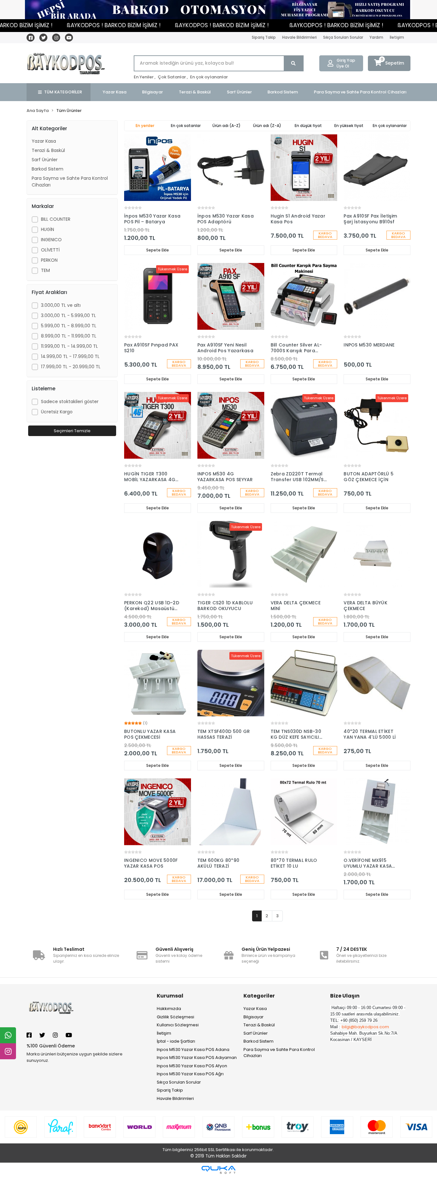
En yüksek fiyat (348, 125)
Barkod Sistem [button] (282, 92)
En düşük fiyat (308, 125)
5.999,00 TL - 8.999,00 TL (68, 325)
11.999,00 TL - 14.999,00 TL (69, 346)
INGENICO (51, 239)
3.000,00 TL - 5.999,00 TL (68, 315)
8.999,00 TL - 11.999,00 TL (68, 336)
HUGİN (47, 229)
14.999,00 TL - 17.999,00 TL (70, 356)
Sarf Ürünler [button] (239, 92)
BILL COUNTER (55, 219)
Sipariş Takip (264, 37)
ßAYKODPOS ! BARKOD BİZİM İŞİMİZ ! (88, 25)
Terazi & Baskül (48, 150)
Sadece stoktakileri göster (70, 401)
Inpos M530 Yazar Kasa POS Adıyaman (197, 1057)
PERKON (49, 260)
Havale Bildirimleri (299, 37)
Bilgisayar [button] (152, 92)
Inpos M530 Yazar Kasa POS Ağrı (190, 1074)
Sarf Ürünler (45, 159)
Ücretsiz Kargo (57, 412)
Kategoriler (259, 995)
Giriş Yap (346, 60)
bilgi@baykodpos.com (365, 1027)
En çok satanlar (186, 125)
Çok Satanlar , (173, 77)
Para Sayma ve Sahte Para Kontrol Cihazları (70, 181)
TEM (45, 270)
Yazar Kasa (44, 141)
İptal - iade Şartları (176, 1041)
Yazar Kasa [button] (114, 92)
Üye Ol (343, 66)
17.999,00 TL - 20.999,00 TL (70, 366)
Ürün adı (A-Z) (226, 125)
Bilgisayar (253, 1017)
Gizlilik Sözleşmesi (175, 1017)
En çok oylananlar (209, 77)
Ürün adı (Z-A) (267, 125)
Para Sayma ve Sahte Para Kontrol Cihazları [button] (360, 92)
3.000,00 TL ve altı (61, 305)
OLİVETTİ (50, 250)
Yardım (376, 37)
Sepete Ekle (157, 250)
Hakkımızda (169, 1009)
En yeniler (145, 125)
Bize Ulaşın (345, 995)
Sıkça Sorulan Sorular (343, 37)
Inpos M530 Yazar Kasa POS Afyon (192, 1066)
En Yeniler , (144, 77)
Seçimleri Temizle (72, 431)
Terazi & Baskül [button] (195, 92)
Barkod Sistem (47, 169)
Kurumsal (170, 995)
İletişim (397, 37)
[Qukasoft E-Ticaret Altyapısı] (218, 1170)
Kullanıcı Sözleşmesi (178, 1025)
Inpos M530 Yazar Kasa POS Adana (193, 1049)
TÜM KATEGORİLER (63, 92)
